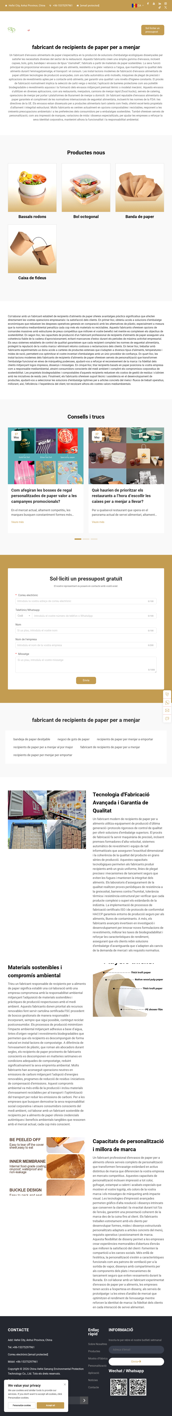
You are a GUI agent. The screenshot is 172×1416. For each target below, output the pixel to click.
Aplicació (100, 39)
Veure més (17, 522)
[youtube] (154, 3)
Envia (86, 680)
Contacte (129, 39)
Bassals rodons (32, 216)
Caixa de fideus (32, 278)
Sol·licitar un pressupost (152, 30)
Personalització (83, 39)
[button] (78, 539)
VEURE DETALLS (32, 187)
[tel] (167, 694)
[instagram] (165, 3)
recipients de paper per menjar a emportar (125, 739)
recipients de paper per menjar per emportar (42, 755)
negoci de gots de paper (74, 739)
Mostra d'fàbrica (124, 20)
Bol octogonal (86, 216)
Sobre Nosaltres (82, 20)
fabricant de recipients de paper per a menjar (110, 747)
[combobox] (23, 616)
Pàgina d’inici (62, 20)
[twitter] (165, 7)
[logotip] (19, 30)
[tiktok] (159, 7)
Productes (103, 20)
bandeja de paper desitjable (31, 739)
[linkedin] (159, 3)
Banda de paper (139, 216)
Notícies (113, 39)
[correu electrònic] (167, 710)
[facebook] (148, 3)
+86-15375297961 (62, 5)
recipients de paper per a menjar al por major (43, 747)
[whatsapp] (167, 702)
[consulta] (167, 718)
